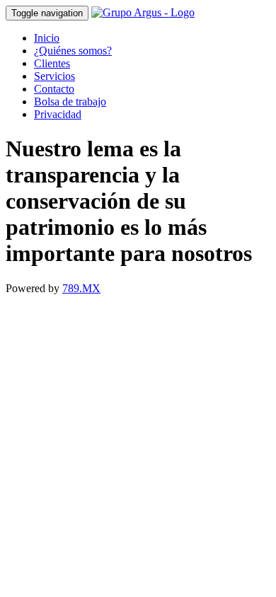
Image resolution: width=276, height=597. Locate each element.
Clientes (52, 63)
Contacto (54, 89)
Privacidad (57, 114)
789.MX (81, 288)
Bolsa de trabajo (70, 101)
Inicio (46, 38)
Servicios (54, 76)
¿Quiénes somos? (73, 51)
